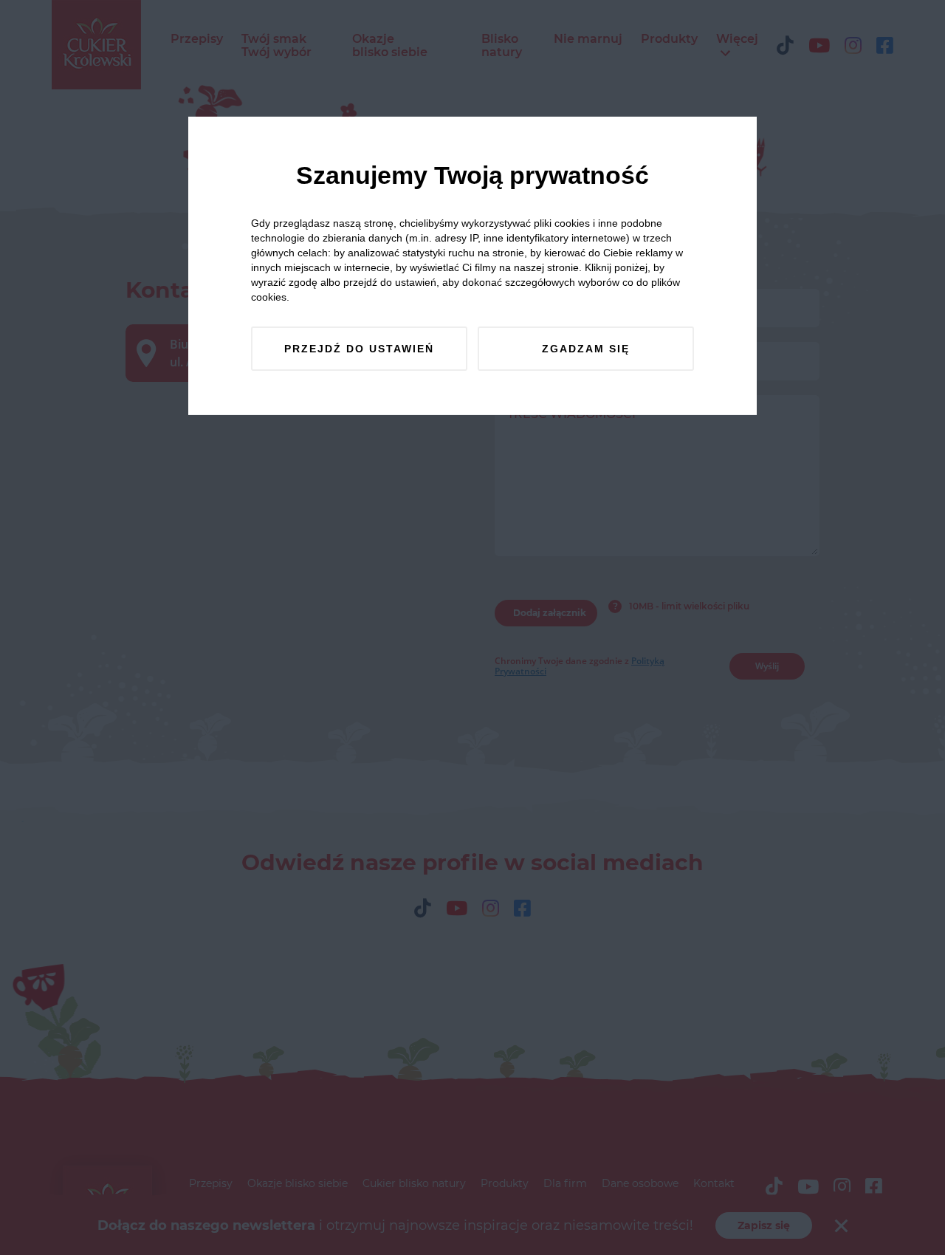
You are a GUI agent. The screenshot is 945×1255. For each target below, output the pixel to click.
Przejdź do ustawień (359, 349)
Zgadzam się (586, 349)
